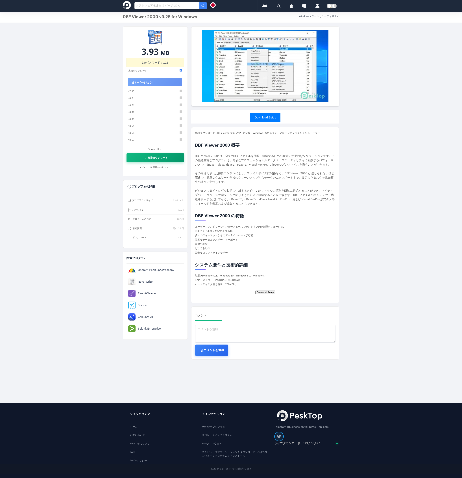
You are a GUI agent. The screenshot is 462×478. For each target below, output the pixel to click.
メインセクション (213, 414)
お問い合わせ (137, 435)
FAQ (132, 452)
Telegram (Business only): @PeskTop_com (301, 427)
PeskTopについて (140, 443)
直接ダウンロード (157, 158)
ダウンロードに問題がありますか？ (155, 167)
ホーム (134, 427)
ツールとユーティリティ (325, 16)
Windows (304, 16)
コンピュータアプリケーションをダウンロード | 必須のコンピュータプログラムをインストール (234, 454)
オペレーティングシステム (217, 435)
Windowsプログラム (213, 427)
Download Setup (265, 117)
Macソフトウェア (212, 443)
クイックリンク (140, 414)
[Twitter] (279, 436)
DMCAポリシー (138, 460)
